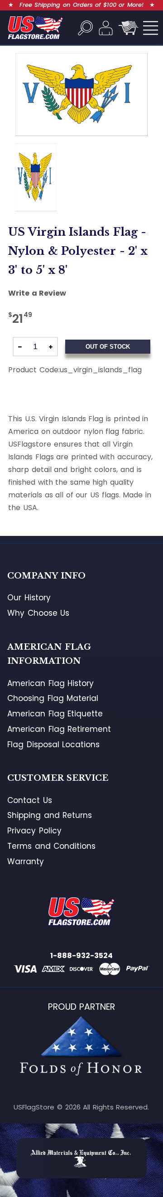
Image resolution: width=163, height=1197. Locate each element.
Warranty (25, 861)
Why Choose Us (38, 613)
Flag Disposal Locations (53, 744)
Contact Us (29, 800)
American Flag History (50, 683)
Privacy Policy (34, 830)
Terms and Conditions (51, 846)
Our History (29, 597)
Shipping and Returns (49, 815)
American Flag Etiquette (55, 713)
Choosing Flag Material (52, 698)
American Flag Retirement (59, 729)
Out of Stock (108, 346)
